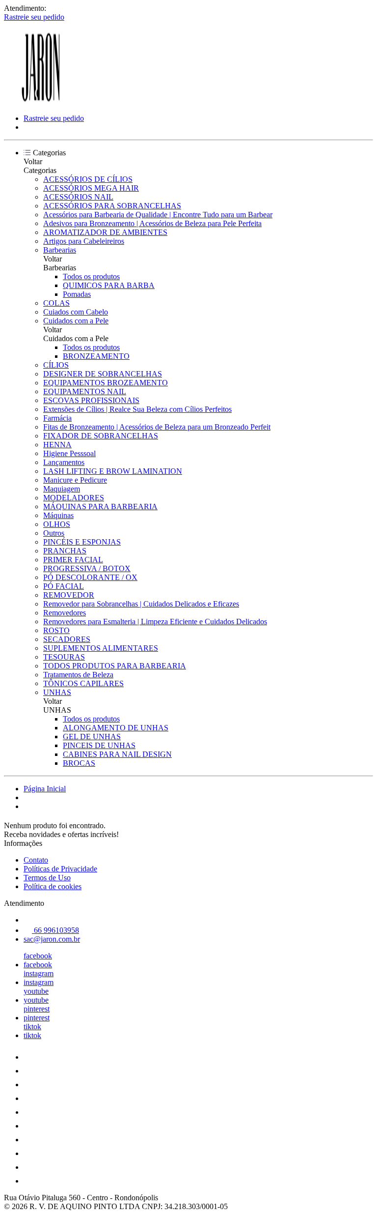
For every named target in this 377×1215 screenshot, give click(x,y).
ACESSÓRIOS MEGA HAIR (91, 188)
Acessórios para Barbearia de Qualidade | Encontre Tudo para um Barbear (157, 214)
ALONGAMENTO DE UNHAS (115, 727)
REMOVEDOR (68, 595)
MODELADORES (73, 497)
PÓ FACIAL (63, 586)
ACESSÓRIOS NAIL (78, 197)
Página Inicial (45, 788)
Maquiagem (61, 489)
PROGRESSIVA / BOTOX (87, 568)
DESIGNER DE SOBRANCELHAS (102, 374)
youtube (36, 991)
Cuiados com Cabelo (75, 312)
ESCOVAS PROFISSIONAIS (91, 400)
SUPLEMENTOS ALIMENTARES (100, 648)
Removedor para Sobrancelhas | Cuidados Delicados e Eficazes (141, 604)
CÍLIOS (56, 365)
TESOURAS (64, 657)
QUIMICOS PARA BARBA (109, 285)
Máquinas (58, 515)
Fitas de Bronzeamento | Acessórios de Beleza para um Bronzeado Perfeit (156, 427)
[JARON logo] (41, 101)
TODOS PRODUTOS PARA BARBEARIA (114, 666)
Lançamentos (63, 462)
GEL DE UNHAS (92, 736)
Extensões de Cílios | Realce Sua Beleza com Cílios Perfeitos (137, 409)
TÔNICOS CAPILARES (83, 683)
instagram (39, 973)
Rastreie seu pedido (34, 17)
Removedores (64, 612)
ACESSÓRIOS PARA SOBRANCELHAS (112, 206)
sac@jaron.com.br (52, 939)
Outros (53, 533)
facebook (38, 956)
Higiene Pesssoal (69, 453)
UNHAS (57, 692)
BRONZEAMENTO (96, 356)
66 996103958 (55, 930)
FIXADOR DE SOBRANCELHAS (100, 436)
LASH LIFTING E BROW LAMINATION (112, 471)
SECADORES (66, 639)
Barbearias (59, 250)
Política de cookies (52, 886)
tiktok (32, 1026)
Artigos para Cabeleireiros (83, 241)
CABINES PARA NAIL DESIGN (117, 754)
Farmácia (57, 418)
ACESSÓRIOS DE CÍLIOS (88, 179)
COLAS (56, 303)
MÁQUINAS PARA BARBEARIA (100, 506)
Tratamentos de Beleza (78, 674)
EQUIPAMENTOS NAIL (84, 391)
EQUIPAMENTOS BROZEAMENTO (105, 382)
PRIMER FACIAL (73, 559)
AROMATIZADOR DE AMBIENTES (105, 232)
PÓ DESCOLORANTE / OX (90, 577)
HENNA (57, 444)
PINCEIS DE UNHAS (99, 745)
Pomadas (77, 294)
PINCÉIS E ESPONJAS (82, 542)
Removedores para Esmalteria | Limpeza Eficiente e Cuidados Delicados (155, 621)
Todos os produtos (91, 276)
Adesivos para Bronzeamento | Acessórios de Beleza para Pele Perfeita (152, 223)
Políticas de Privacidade (60, 869)
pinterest (37, 1009)
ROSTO (56, 630)
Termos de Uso (47, 877)
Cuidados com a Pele (75, 321)
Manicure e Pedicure (75, 480)
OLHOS (56, 524)
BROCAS (79, 763)
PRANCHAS (64, 551)
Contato (36, 860)
